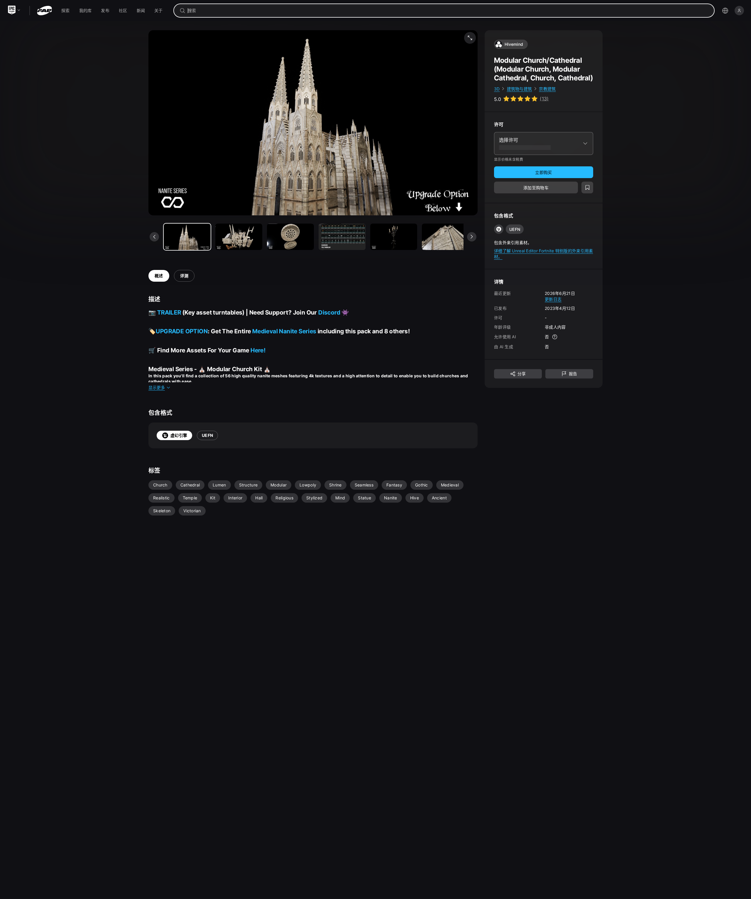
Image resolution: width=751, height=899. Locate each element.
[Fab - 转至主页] (44, 10)
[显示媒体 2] (290, 237)
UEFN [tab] (207, 435)
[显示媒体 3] (342, 237)
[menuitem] (66, 10)
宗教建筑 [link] (547, 88)
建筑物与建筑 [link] (519, 88)
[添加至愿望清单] (587, 188)
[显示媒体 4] (393, 237)
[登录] (739, 10)
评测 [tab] (184, 275)
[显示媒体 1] (238, 237)
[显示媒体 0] (187, 237)
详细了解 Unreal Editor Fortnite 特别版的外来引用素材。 (543, 253)
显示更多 (156, 387)
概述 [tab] (159, 275)
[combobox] (448, 10)
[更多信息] (554, 337)
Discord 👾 (333, 312)
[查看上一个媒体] (154, 236)
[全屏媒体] (470, 38)
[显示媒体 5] (445, 237)
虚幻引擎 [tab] (178, 435)
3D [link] (497, 88)
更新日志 (553, 299)
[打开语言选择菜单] (725, 10)
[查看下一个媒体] (471, 236)
